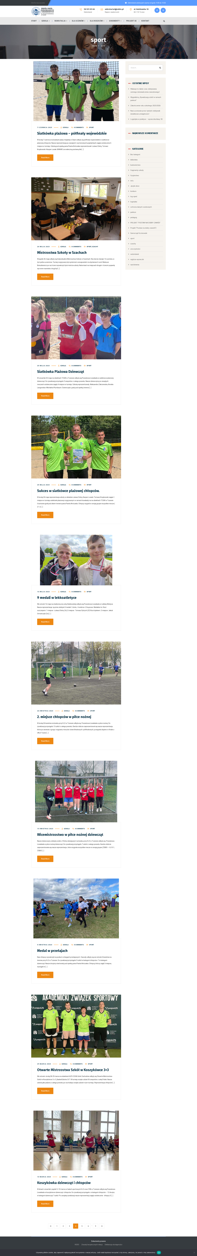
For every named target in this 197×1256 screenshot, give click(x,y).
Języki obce (134, 186)
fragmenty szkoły (137, 170)
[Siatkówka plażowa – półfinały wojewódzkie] (76, 91)
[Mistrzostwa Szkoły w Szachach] (76, 208)
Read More (45, 158)
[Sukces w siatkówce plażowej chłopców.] (76, 447)
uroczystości (135, 249)
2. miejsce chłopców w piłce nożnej (64, 717)
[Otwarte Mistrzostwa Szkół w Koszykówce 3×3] (76, 1026)
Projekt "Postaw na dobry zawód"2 (143, 228)
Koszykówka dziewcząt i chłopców (64, 1183)
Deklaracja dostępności (113, 1245)
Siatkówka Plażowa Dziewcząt (60, 372)
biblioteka (133, 160)
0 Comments (79, 127)
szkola (65, 127)
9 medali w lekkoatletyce (56, 598)
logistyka (133, 202)
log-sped (133, 196)
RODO (77, 1245)
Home (94, 46)
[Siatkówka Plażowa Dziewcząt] (76, 327)
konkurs (133, 191)
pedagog (133, 217)
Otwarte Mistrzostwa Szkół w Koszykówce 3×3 (73, 1070)
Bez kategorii (135, 154)
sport (91, 127)
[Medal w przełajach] (76, 908)
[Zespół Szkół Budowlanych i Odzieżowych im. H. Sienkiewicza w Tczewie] (42, 11)
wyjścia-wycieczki (137, 259)
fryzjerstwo (134, 175)
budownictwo (135, 165)
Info (131, 181)
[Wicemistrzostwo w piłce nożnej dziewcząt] (76, 791)
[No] (194, 1252)
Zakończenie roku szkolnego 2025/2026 (145, 106)
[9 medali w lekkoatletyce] (76, 560)
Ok (159, 1252)
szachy (95, 246)
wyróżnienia (134, 265)
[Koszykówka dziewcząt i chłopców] (76, 1140)
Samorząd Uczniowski (138, 233)
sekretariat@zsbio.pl (114, 9)
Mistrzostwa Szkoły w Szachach (62, 253)
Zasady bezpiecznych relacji (91, 1245)
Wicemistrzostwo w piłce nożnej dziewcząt (70, 835)
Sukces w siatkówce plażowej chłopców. (68, 491)
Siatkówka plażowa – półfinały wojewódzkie (72, 133)
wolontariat (134, 254)
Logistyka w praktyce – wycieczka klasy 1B (146, 119)
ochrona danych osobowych (141, 207)
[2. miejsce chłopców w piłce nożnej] (76, 673)
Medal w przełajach (52, 951)
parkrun (133, 212)
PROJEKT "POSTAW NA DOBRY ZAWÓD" (145, 223)
